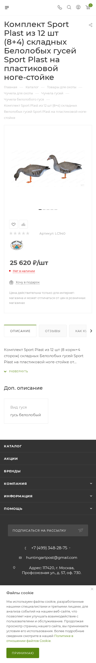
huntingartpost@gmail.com (51, 557)
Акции (11, 459)
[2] (15, 233)
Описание (20, 331)
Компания (15, 484)
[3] (19, 233)
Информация (18, 496)
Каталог (13, 446)
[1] (11, 233)
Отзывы (53, 331)
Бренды (12, 471)
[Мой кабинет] (78, 7)
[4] (23, 233)
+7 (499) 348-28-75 (49, 548)
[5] (27, 233)
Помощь (13, 509)
